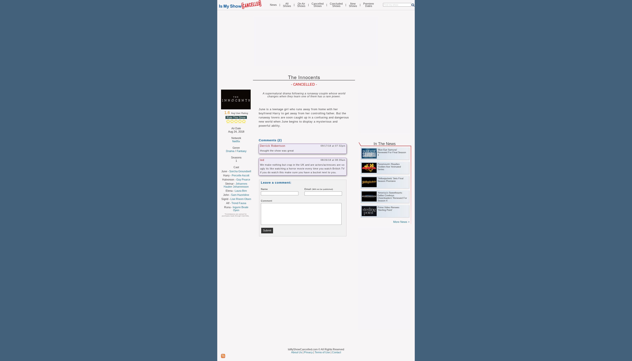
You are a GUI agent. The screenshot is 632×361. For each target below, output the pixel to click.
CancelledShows (318, 5)
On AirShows (301, 5)
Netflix (236, 141)
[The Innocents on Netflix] (236, 99)
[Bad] (228, 121)
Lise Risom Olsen (240, 199)
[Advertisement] (316, 41)
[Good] (240, 121)
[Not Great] (232, 121)
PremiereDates (368, 5)
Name (264, 189)
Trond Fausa (238, 203)
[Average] (236, 121)
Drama (230, 151)
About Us (296, 352)
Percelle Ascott (240, 175)
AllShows (287, 5)
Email (318, 189)
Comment (266, 200)
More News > (401, 221)
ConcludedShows (336, 5)
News (273, 5)
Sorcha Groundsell (240, 171)
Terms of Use (322, 352)
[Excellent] (244, 121)
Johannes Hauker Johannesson (236, 185)
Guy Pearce (243, 179)
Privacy (308, 352)
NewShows (353, 5)
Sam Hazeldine (240, 195)
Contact (336, 352)
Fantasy (242, 151)
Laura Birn (241, 190)
